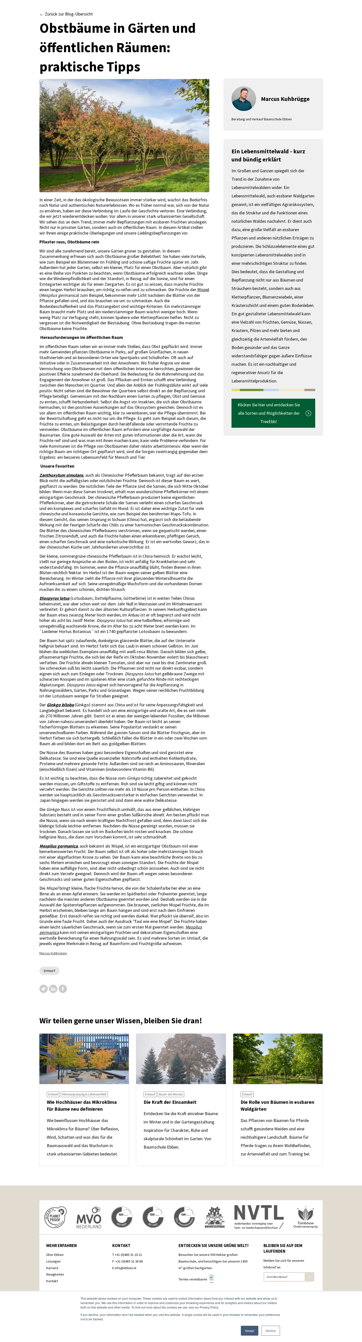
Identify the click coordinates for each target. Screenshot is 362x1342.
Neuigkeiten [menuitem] (55, 1274)
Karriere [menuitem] (52, 1268)
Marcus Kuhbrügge (53, 953)
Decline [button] (270, 1330)
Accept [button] (249, 1330)
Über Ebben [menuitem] (55, 1254)
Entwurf (49, 970)
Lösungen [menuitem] (53, 1261)
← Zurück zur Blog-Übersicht (66, 14)
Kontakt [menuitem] (52, 1281)
